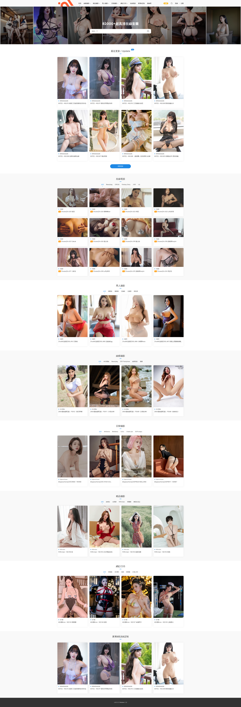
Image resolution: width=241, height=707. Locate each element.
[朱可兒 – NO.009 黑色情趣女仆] (168, 78)
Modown (122, 702)
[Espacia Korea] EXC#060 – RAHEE (69, 482)
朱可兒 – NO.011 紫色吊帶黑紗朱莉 (101, 103)
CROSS (117, 184)
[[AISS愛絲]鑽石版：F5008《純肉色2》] (168, 386)
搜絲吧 (149, 3)
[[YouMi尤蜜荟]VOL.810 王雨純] (72, 316)
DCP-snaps (138, 431)
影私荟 (136, 291)
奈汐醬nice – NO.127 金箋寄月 (132, 622)
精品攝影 (96, 3)
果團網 (129, 502)
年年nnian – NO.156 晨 (65, 552)
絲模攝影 (86, 3)
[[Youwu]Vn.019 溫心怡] (136, 227)
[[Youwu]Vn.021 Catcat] (72, 227)
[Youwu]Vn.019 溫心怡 (131, 241)
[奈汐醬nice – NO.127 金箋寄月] (136, 597)
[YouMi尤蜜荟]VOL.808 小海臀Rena (133, 341)
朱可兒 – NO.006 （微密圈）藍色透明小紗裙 (136, 156)
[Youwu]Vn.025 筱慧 (67, 211)
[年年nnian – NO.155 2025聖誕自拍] (104, 527)
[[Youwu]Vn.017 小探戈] (72, 257)
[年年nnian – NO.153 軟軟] (168, 527)
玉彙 (122, 572)
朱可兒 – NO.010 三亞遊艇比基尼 (132, 103)
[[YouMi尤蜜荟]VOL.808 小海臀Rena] (136, 316)
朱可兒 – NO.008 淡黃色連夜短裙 (68, 156)
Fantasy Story (126, 184)
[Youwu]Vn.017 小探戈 (67, 271)
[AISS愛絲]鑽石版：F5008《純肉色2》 (166, 411)
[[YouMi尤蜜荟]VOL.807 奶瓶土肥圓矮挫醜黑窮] (168, 316)
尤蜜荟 (129, 291)
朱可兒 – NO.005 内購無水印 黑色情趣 (166, 156)
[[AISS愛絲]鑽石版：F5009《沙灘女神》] (136, 386)
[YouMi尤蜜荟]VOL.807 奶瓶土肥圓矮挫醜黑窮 (168, 341)
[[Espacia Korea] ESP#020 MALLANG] (136, 456)
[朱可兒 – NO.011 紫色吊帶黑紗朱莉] (104, 78)
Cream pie (129, 431)
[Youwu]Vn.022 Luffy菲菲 (164, 211)
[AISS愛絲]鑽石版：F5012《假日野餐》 (71, 411)
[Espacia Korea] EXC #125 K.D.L (100, 482)
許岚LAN (135, 572)
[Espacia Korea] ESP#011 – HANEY (165, 482)
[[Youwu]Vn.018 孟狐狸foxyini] (168, 227)
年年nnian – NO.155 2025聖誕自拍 (101, 552)
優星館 (110, 291)
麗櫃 (141, 361)
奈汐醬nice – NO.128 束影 (98, 622)
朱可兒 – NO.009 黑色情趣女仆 (164, 103)
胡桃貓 (128, 572)
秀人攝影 (105, 3)
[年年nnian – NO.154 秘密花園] (136, 527)
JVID (134, 184)
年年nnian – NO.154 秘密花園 (131, 552)
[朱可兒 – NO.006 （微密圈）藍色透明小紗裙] (136, 131)
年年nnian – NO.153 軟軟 (162, 552)
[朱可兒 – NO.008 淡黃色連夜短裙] (72, 131)
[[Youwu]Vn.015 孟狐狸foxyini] (136, 257)
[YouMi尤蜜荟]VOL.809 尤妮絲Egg (101, 341)
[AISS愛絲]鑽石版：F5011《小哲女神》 (102, 411)
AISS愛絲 (106, 361)
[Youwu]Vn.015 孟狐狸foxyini (133, 271)
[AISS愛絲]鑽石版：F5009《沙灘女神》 (135, 411)
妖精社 (108, 502)
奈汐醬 (117, 572)
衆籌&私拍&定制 (64, 101)
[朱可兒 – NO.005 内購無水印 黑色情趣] (168, 131)
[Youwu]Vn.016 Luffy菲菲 (100, 271)
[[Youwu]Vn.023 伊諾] (136, 197)
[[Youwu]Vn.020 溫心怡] (104, 227)
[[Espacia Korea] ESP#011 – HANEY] (168, 456)
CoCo (122, 431)
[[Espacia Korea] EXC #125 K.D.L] (104, 456)
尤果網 (114, 502)
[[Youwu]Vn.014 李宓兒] (168, 257)
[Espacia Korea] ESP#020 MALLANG (134, 482)
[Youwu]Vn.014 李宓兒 (163, 271)
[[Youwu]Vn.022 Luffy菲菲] (168, 197)
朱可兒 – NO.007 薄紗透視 (98, 156)
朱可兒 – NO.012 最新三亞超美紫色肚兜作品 (72, 103)
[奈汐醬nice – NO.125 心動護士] (168, 597)
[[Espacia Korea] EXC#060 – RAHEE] (72, 456)
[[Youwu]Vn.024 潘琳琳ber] (104, 197)
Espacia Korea (63, 479)
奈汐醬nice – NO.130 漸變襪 (67, 622)
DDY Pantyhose (125, 361)
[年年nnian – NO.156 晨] (72, 527)
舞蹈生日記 (137, 502)
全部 (102, 184)
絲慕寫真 (135, 361)
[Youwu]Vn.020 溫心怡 (99, 241)
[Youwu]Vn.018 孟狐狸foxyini (165, 241)
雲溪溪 (110, 572)
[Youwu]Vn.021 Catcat (67, 241)
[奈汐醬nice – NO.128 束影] (104, 597)
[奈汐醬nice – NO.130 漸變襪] (72, 597)
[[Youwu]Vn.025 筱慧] (72, 197)
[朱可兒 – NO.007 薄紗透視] (104, 131)
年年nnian (122, 502)
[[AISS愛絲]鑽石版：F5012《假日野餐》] (72, 386)
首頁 (79, 3)
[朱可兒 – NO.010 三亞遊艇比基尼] (136, 78)
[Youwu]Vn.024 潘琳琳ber (100, 211)
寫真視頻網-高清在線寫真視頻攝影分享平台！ (65, 3)
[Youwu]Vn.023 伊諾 (131, 211)
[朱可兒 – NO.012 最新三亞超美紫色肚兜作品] (72, 78)
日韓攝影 (114, 3)
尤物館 (61, 209)
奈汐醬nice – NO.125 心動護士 (164, 622)
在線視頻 (133, 3)
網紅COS (123, 3)
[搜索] (172, 3)
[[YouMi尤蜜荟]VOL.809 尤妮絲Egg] (104, 316)
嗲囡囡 (117, 291)
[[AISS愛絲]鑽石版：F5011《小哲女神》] (104, 386)
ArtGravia (107, 431)
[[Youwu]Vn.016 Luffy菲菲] (104, 257)
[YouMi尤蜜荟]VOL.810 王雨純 (68, 341)
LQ (139, 184)
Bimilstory (115, 431)
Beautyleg (109, 184)
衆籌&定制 (141, 3)
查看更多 (120, 166)
